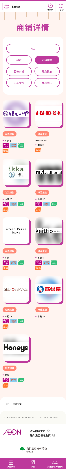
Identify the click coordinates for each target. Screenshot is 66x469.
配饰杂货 (19, 71)
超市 (18, 60)
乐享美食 (19, 83)
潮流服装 (47, 60)
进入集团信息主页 (40, 435)
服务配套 (47, 71)
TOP (6, 403)
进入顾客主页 (37, 430)
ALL (33, 48)
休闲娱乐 (47, 83)
